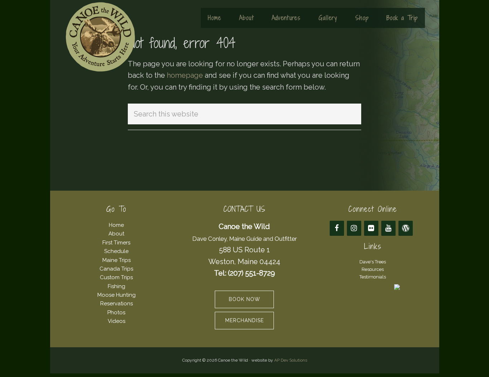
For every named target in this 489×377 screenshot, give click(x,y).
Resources (373, 269)
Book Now (244, 299)
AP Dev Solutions (290, 360)
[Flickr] (371, 228)
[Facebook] (337, 228)
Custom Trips (116, 277)
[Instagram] (354, 228)
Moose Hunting (116, 295)
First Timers (116, 242)
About (116, 233)
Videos (116, 321)
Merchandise (244, 320)
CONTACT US (244, 209)
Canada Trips (116, 269)
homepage (185, 75)
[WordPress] (405, 228)
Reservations (116, 303)
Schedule (116, 251)
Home (116, 225)
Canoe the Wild (100, 37)
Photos (116, 312)
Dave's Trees (372, 261)
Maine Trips (116, 260)
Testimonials (372, 277)
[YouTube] (388, 228)
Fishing (116, 286)
